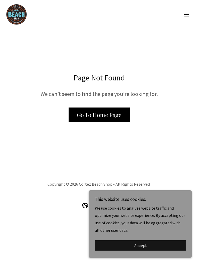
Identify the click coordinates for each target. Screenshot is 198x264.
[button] (187, 14)
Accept (140, 245)
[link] (16, 14)
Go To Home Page (99, 115)
